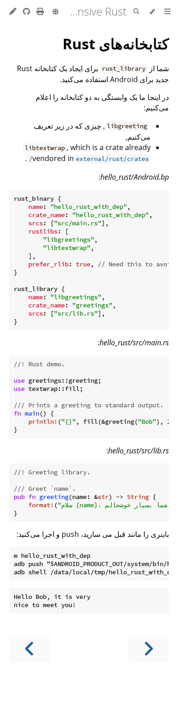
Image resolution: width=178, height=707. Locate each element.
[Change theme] (151, 12)
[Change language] (55, 12)
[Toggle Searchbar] (136, 12)
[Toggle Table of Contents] (167, 12)
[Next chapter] (29, 648)
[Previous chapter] (148, 648)
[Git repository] (25, 11)
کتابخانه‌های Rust (116, 43)
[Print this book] (39, 11)
